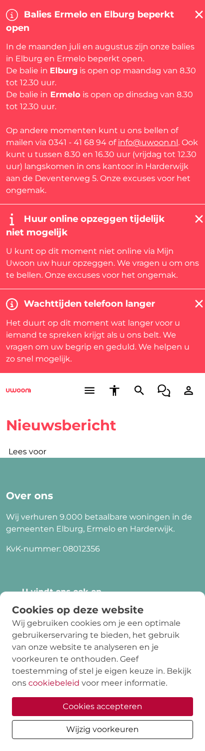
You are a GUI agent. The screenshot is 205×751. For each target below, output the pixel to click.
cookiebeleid (54, 683)
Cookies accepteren (102, 706)
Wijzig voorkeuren (102, 729)
